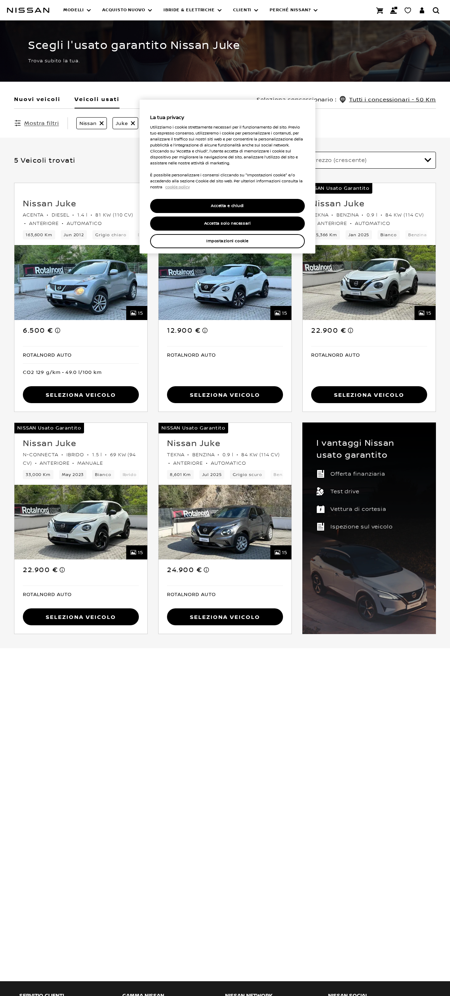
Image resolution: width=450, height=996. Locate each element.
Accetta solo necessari (227, 223)
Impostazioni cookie (227, 241)
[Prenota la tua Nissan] (380, 10)
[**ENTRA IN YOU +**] (422, 10)
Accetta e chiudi (227, 205)
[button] (77, 10)
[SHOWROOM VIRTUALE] (408, 10)
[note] (58, 330)
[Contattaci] (394, 10)
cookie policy (177, 186)
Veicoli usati (97, 99)
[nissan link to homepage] (28, 10)
